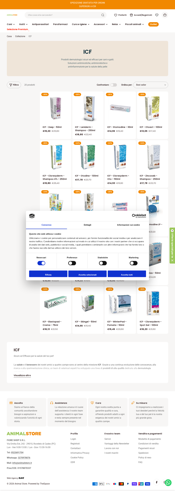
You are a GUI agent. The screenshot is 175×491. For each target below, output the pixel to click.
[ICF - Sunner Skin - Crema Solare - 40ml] (55, 205)
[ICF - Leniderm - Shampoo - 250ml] (88, 108)
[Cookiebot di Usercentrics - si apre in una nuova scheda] (134, 216)
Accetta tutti (127, 275)
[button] (172, 245)
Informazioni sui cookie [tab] (128, 225)
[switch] (72, 263)
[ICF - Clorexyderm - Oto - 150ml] (120, 157)
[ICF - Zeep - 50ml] (55, 108)
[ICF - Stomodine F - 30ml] (120, 205)
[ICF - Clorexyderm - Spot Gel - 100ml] (152, 303)
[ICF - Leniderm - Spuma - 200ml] (88, 206)
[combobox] (66, 15)
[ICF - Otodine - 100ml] (88, 157)
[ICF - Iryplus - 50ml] (152, 254)
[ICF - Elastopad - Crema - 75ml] (55, 303)
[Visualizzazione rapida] (67, 97)
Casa (9, 36)
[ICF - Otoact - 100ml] (152, 108)
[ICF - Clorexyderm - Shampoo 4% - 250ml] (55, 157)
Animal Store (21, 483)
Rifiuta (48, 275)
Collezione (20, 36)
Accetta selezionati (87, 275)
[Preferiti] (156, 15)
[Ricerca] (102, 15)
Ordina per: (126, 85)
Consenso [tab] (46, 225)
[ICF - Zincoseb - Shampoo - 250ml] (152, 157)
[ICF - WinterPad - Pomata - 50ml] (120, 303)
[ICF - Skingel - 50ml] (88, 303)
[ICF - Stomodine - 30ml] (120, 108)
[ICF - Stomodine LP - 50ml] (152, 205)
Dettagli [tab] (87, 225)
